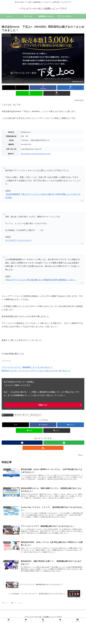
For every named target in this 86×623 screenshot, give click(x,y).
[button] (56, 93)
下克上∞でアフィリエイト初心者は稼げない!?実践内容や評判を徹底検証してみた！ (40, 280)
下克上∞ (27, 415)
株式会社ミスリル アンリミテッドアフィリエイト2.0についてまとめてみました (36, 371)
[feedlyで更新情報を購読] (63, 442)
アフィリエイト (8, 415)
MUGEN (19, 415)
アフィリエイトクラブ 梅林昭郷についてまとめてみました (27, 367)
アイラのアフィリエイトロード (18, 240)
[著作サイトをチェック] (22, 442)
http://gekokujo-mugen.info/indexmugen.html (36, 154)
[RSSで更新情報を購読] (43, 448)
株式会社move (37, 415)
